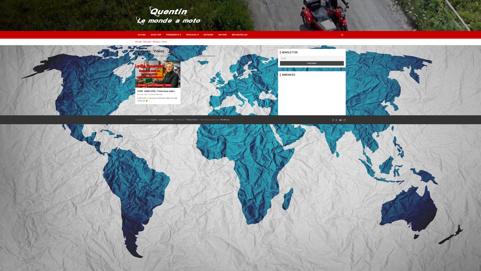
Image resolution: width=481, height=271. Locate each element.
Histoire (222, 35)
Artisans (208, 35)
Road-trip (156, 35)
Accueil (142, 35)
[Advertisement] (312, 95)
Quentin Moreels (156, 94)
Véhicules (191, 35)
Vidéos (168, 85)
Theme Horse (191, 120)
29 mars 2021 (142, 94)
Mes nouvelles (239, 35)
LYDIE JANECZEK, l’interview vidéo (156, 91)
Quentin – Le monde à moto (161, 120)
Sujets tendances (155, 85)
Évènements (172, 35)
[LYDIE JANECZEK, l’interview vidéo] (158, 74)
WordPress (224, 120)
